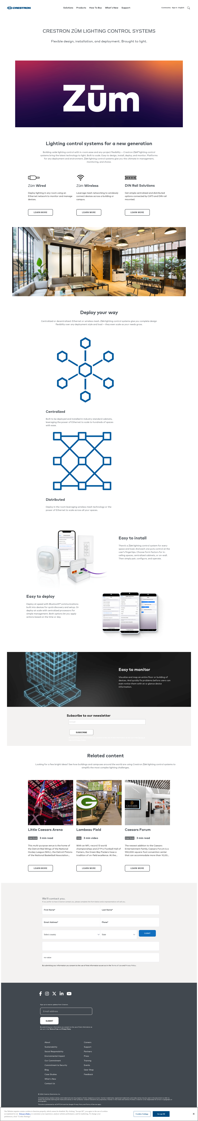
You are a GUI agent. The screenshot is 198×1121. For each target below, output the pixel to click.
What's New (111, 8)
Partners (88, 1051)
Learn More (40, 212)
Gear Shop (89, 1070)
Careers (87, 1042)
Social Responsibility (54, 1051)
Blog (47, 1070)
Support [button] (125, 8)
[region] (99, 1114)
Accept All (161, 1114)
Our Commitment (53, 1060)
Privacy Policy (130, 965)
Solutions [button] (68, 8)
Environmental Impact (55, 1056)
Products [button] (81, 8)
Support (87, 1047)
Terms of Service (91, 1104)
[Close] (194, 1114)
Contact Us (50, 1083)
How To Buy (95, 8)
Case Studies (51, 1074)
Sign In (174, 8)
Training (87, 1060)
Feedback (88, 1074)
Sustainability (51, 1047)
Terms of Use (117, 965)
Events (87, 1065)
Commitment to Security (56, 1065)
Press (86, 1056)
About (47, 1042)
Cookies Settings (142, 1114)
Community (166, 8)
